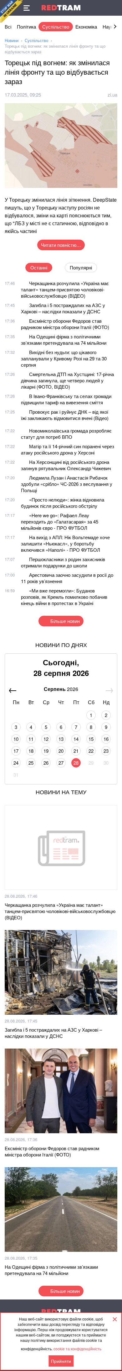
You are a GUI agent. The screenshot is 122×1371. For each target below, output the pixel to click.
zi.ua (112, 94)
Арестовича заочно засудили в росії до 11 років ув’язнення (67, 577)
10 (15, 739)
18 (30, 750)
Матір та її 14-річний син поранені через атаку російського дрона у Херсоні (67, 449)
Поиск (114, 8)
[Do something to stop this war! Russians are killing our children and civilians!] (11, 11)
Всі (8, 26)
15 (91, 739)
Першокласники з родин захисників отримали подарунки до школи (63, 562)
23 (106, 750)
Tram (61, 7)
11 (30, 739)
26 (45, 762)
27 (61, 762)
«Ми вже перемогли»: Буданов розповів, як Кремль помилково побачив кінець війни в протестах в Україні (64, 596)
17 (15, 750)
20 (61, 750)
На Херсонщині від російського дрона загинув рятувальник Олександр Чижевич (66, 465)
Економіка (86, 26)
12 (45, 739)
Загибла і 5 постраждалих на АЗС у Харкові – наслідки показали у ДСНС (63, 308)
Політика (26, 26)
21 (76, 750)
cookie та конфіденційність (77, 1348)
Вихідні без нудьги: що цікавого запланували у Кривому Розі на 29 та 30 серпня (64, 358)
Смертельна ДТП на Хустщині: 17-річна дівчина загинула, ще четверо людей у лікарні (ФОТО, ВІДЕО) (67, 380)
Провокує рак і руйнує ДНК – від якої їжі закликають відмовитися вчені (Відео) (65, 414)
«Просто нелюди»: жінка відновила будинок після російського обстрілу (62, 502)
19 (45, 750)
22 (91, 750)
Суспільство (55, 26)
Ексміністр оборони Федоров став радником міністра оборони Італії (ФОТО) (65, 323)
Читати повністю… (61, 245)
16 (106, 739)
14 (76, 739)
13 (61, 739)
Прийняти (61, 1361)
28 (76, 762)
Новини (11, 40)
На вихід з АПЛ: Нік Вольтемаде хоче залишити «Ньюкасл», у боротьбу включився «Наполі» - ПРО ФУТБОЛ (65, 543)
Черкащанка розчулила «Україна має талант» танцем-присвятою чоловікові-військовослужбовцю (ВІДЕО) (65, 289)
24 (15, 762)
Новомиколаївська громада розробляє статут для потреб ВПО (66, 433)
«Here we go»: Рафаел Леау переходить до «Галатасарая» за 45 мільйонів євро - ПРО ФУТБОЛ (59, 521)
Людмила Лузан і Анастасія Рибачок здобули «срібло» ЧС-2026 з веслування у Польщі (66, 483)
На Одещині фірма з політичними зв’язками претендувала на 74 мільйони (63, 339)
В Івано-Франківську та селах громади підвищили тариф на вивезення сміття (66, 399)
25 (30, 762)
